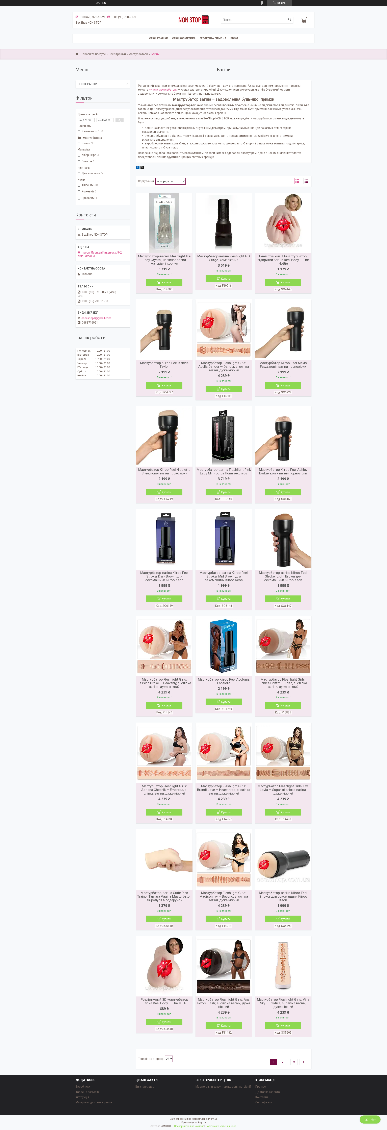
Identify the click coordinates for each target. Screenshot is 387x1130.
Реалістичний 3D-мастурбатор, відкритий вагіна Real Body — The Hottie (283, 259)
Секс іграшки (117, 54)
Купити (166, 282)
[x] (142, 167)
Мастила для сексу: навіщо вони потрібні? (223, 1086)
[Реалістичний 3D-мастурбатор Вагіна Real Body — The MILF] (164, 966)
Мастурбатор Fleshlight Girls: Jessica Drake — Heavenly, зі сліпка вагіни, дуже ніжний (164, 683)
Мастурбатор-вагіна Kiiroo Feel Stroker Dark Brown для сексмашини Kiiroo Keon (164, 576)
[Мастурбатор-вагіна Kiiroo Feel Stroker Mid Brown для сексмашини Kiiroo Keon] (224, 539)
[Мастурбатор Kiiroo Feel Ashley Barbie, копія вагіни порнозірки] (283, 436)
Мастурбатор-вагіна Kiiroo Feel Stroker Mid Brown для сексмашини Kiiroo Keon (224, 576)
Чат (373, 1119)
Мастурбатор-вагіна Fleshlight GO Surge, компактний (223, 258)
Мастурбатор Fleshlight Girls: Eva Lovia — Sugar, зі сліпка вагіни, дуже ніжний (283, 789)
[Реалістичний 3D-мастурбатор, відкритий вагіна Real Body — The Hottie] (283, 223)
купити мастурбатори (163, 89)
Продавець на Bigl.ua (193, 1122)
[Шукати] (290, 20)
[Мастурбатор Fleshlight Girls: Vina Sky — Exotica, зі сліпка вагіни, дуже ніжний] (283, 966)
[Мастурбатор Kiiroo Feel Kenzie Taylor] (164, 329)
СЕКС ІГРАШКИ (158, 38)
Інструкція (82, 1097)
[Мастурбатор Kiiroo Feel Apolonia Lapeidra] (224, 646)
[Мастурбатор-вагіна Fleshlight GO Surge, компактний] (224, 223)
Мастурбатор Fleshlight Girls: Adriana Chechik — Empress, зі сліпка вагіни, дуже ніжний (164, 789)
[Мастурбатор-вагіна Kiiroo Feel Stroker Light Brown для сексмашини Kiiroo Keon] (283, 539)
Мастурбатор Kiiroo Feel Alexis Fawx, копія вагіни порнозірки (283, 364)
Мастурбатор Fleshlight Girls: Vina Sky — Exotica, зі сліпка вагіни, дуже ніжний (283, 1003)
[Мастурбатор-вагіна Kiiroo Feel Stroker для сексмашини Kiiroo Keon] (283, 859)
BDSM (234, 38)
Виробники (83, 1086)
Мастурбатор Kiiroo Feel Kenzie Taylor (164, 364)
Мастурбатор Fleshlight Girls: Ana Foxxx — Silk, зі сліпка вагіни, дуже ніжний (223, 1003)
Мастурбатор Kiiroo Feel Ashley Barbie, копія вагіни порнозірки (283, 471)
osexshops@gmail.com (96, 318)
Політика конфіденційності (221, 1126)
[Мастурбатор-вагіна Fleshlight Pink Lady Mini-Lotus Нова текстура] (224, 436)
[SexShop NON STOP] (193, 19)
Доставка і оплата (267, 1091)
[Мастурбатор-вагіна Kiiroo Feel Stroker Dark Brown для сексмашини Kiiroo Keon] (164, 539)
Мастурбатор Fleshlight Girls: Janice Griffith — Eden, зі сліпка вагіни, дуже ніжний (283, 683)
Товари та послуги (93, 54)
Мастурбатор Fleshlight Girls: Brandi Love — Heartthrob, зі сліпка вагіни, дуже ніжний (223, 789)
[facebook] (137, 167)
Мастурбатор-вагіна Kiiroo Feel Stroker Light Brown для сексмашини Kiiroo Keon (283, 576)
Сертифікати (263, 1102)
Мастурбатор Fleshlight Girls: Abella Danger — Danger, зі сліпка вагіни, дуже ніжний (223, 366)
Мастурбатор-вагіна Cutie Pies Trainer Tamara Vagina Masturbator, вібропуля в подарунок (164, 896)
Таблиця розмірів (87, 1091)
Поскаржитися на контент (189, 1126)
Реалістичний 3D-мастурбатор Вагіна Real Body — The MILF (164, 1001)
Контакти (261, 1097)
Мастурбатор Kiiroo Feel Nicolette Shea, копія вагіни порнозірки (164, 471)
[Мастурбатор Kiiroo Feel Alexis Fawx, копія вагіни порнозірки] (283, 329)
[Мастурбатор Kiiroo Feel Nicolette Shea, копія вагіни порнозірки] (164, 436)
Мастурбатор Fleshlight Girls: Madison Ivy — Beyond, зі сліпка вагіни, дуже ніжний (224, 896)
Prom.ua (212, 1118)
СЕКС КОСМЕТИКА (184, 38)
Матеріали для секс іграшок (94, 1102)
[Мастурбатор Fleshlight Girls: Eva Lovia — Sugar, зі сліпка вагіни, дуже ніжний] (283, 753)
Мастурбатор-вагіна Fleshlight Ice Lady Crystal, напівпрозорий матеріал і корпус (164, 259)
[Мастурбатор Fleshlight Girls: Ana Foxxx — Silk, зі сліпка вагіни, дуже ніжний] (224, 966)
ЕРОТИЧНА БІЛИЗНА (213, 38)
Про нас (260, 1086)
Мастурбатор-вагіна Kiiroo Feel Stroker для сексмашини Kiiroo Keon (283, 896)
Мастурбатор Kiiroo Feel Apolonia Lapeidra (224, 681)
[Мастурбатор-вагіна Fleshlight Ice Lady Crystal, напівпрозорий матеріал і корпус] (164, 223)
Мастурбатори (138, 54)
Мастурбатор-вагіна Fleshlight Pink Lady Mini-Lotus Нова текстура (224, 471)
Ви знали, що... (144, 1086)
